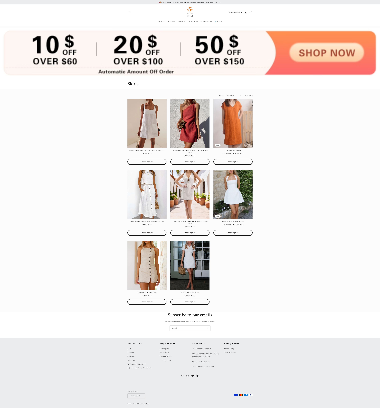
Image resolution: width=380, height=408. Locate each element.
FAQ (129, 349)
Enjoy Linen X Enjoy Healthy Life (139, 368)
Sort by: (221, 95)
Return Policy (164, 352)
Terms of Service (165, 356)
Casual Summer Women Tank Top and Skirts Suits (147, 221)
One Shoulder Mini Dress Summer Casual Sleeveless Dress (190, 151)
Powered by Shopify (144, 403)
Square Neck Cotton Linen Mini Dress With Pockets (147, 150)
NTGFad (135, 403)
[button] (130, 12)
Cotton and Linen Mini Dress (147, 292)
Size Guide (131, 360)
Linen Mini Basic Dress (233, 150)
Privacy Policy (229, 349)
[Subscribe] (207, 328)
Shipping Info (164, 349)
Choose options (147, 162)
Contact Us (131, 356)
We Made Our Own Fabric (136, 364)
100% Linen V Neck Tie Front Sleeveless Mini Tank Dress (190, 222)
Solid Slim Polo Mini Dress (190, 292)
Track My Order (165, 360)
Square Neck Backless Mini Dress (233, 221)
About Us (130, 352)
